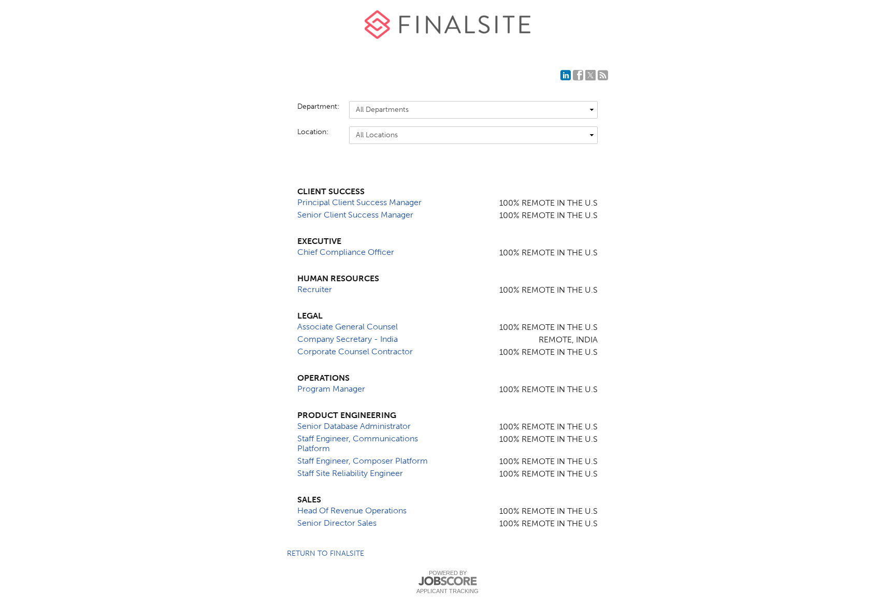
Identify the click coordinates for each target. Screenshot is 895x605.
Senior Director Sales (337, 523)
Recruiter (314, 289)
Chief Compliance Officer (345, 252)
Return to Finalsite (325, 553)
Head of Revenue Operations (352, 510)
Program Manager (331, 389)
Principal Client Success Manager (359, 202)
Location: (312, 131)
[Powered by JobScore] (447, 581)
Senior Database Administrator (354, 426)
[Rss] (603, 75)
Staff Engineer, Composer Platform (362, 461)
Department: (318, 106)
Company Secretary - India (347, 339)
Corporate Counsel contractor (355, 351)
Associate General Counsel (347, 327)
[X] (590, 75)
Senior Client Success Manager (355, 215)
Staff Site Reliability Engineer (350, 473)
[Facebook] (578, 75)
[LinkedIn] (565, 75)
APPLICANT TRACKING (447, 591)
